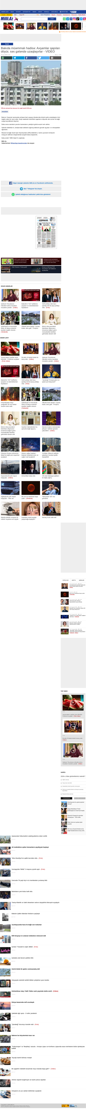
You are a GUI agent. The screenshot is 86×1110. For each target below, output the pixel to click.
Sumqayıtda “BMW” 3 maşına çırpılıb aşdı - (28, 869)
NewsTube (65, 11)
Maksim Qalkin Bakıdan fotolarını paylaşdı (26, 913)
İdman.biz (74, 15)
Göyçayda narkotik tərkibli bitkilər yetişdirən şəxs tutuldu (30, 980)
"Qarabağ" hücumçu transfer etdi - (25, 1024)
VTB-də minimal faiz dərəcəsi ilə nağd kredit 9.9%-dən (16, 108)
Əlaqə (3, 14)
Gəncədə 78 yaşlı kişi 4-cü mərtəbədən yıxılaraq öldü (29, 880)
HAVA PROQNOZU (45, 15)
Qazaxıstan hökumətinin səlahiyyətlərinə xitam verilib (29, 836)
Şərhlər (81, 580)
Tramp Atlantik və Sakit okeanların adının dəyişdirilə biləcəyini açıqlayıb (35, 902)
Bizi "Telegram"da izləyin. (32, 189)
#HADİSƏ (5, 111)
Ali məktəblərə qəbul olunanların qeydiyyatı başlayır (30, 847)
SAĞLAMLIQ (54, 11)
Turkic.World (81, 15)
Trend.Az (59, 15)
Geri (1, 26)
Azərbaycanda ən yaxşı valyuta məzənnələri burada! (73, 31)
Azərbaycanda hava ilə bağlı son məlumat (26, 925)
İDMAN (34, 11)
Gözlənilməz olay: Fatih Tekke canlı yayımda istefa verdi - (35, 991)
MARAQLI (46, 11)
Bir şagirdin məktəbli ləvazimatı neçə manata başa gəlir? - (34, 1069)
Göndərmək (66, 798)
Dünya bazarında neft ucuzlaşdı (23, 1002)
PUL (38, 15)
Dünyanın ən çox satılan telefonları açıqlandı (26, 1091)
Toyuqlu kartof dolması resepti (22, 1058)
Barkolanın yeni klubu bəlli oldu (22, 891)
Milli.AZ (7, 18)
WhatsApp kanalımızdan (19, 143)
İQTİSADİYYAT (26, 11)
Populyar (65, 580)
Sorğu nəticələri (79, 798)
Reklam (9, 14)
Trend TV (21, 15)
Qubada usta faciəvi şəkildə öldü (22, 958)
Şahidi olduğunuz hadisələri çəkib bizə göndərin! (33, 194)
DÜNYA (40, 11)
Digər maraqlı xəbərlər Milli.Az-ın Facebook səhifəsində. (33, 183)
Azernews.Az (66, 15)
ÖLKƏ (12, 11)
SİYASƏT (18, 11)
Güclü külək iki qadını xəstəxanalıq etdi (26, 969)
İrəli (85, 26)
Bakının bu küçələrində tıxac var (23, 1035)
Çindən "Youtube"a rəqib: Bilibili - (25, 947)
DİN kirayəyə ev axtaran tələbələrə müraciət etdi (29, 936)
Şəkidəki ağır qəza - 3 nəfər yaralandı (24, 1013)
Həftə (74, 580)
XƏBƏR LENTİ (4, 11)
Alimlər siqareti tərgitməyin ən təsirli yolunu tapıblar (29, 1080)
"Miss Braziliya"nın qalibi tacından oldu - (27, 858)
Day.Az (53, 15)
